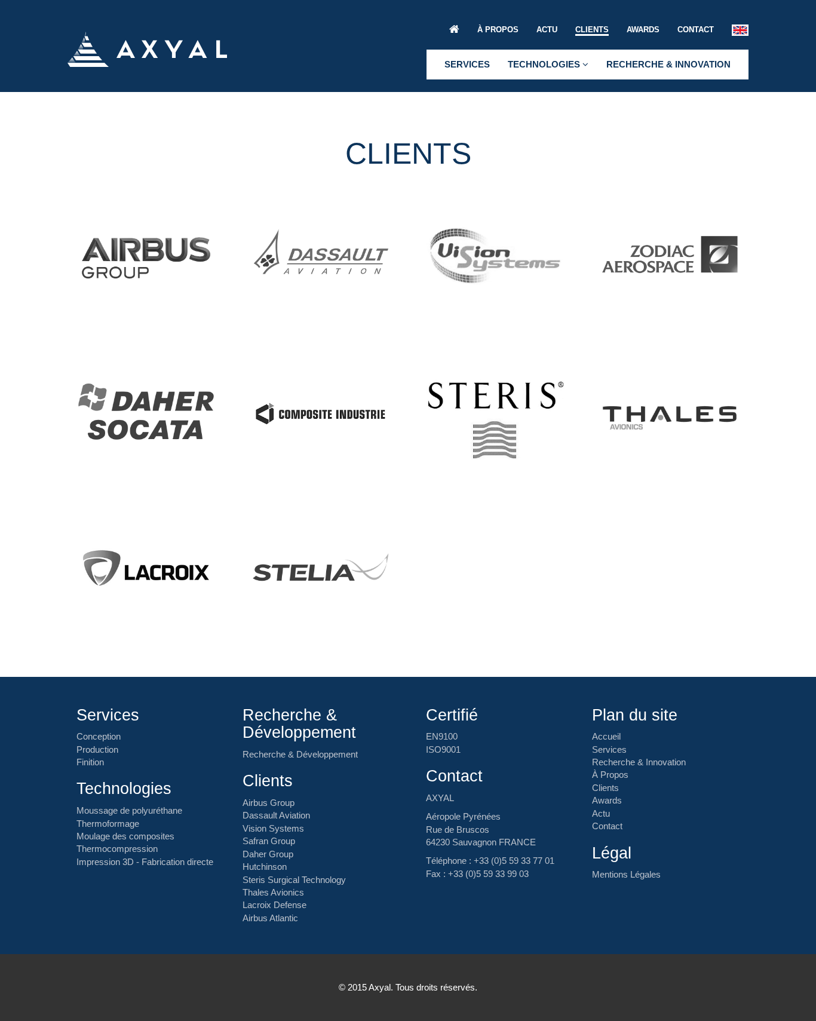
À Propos (498, 29)
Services (467, 64)
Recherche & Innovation (668, 64)
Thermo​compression (117, 849)
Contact (695, 29)
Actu (546, 29)
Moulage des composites (125, 836)
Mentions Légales (626, 874)
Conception (98, 736)
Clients (592, 29)
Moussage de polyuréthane (129, 810)
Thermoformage (107, 823)
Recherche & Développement (300, 754)
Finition (90, 762)
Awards (643, 29)
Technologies (545, 64)
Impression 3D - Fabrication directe (144, 862)
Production (97, 749)
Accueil (606, 736)
